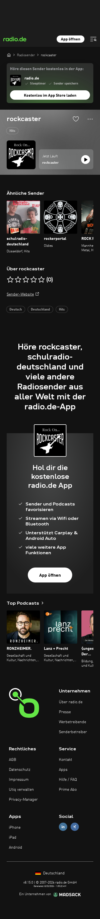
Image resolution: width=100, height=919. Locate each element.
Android (15, 847)
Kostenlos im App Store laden (50, 95)
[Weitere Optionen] (90, 119)
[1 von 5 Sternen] (10, 280)
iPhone (15, 828)
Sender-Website (20, 294)
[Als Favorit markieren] (75, 118)
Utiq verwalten (21, 790)
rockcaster (50, 163)
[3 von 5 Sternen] (26, 280)
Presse (65, 712)
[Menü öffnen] (93, 39)
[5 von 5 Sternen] (41, 280)
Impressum (19, 780)
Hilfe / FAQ (68, 780)
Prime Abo (68, 790)
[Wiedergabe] (85, 159)
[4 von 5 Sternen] (34, 280)
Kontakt (65, 760)
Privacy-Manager (23, 800)
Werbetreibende (72, 722)
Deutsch (15, 309)
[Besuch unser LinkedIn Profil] (63, 827)
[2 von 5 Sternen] (18, 280)
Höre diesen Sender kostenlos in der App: (47, 69)
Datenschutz (19, 770)
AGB (12, 760)
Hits (12, 131)
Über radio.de (70, 702)
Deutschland (40, 309)
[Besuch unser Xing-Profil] (74, 827)
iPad (12, 838)
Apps (63, 770)
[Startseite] (9, 55)
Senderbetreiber (73, 732)
